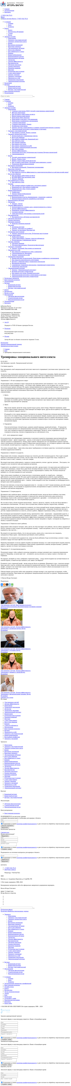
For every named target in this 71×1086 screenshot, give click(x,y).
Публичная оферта (6, 909)
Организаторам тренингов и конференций (17, 983)
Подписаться (5, 859)
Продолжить (4, 827)
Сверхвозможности (18, 154)
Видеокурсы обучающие (16, 31)
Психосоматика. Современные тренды (24, 240)
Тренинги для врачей (14, 76)
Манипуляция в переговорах (21, 116)
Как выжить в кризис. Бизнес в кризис (24, 132)
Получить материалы (7, 825)
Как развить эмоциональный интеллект (24, 147)
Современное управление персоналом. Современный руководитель (33, 265)
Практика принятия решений (21, 223)
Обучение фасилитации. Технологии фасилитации (28, 245)
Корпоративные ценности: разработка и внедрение (28, 198)
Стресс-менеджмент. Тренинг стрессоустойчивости (28, 238)
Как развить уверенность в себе (22, 146)
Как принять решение (19, 142)
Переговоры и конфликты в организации (25, 121)
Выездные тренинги (14, 46)
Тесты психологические (12, 992)
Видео (10, 35)
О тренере (7, 22)
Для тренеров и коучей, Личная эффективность (16, 627)
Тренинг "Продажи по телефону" (22, 228)
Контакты (7, 12)
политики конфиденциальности (27, 824)
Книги (6, 28)
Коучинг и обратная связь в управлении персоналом (28, 261)
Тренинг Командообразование (21, 194)
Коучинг (7, 84)
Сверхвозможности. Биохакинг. (22, 253)
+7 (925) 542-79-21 (6, 15)
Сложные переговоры (19, 122)
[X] (7, 584)
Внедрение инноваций (15, 45)
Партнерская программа (12, 1000)
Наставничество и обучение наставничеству (26, 217)
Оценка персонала (14, 66)
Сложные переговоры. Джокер (21, 124)
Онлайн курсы (9, 987)
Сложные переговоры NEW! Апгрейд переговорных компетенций (33, 111)
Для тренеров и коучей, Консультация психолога (16, 605)
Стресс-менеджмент (14, 73)
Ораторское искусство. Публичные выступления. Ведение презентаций (34, 152)
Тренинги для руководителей (17, 40)
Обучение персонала (14, 65)
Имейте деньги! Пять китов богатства (24, 160)
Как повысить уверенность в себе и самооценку (27, 251)
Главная (6, 9)
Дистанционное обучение (16, 48)
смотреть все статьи (7, 697)
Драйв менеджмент (18, 237)
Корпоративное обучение (16, 58)
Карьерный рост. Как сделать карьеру (24, 189)
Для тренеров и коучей (11, 702)
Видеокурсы (8, 291)
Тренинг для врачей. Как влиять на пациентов (26, 248)
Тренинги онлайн (10, 36)
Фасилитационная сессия (16, 299)
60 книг (6, 336)
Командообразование (15, 55)
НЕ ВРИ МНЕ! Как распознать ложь (23, 177)
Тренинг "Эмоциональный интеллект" (24, 270)
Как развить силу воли (19, 144)
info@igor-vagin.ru (10, 869)
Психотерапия (8, 93)
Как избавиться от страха (16, 51)
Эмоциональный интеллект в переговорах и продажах (29, 129)
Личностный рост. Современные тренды (25, 136)
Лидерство (11, 60)
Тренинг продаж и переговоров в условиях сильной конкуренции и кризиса (36, 127)
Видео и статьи (9, 293)
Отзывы (10, 23)
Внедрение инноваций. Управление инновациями (28, 167)
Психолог (7, 328)
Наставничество (13, 63)
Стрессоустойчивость (11, 725)
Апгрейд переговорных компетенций (24, 157)
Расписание (8, 83)
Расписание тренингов (11, 278)
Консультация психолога (12, 91)
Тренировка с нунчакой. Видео (10, 650)
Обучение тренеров (18, 243)
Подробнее (4, 608)
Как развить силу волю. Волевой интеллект (25, 273)
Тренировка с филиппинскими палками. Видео (16, 694)
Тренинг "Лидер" (17, 203)
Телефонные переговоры (20, 126)
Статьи (10, 33)
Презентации (8, 714)
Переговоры (12, 38)
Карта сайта (8, 1003)
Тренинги (7, 914)
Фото (9, 25)
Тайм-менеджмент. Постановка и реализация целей (28, 213)
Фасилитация (8, 294)
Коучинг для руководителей (17, 89)
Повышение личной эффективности (23, 210)
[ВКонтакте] (2, 584)
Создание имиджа (17, 212)
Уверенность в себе (14, 78)
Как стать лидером (18, 149)
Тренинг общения (17, 179)
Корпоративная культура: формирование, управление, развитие (32, 197)
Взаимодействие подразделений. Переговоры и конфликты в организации (35, 258)
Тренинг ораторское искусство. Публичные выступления (30, 233)
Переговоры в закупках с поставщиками (24, 119)
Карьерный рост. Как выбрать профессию (25, 187)
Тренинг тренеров (14, 74)
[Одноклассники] (4, 584)
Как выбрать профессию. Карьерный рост (25, 139)
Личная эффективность (15, 61)
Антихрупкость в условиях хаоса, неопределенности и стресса (31, 207)
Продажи (11, 70)
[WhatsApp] (12, 584)
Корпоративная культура (16, 56)
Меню (3, 17)
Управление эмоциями (11, 710)
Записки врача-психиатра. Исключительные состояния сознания (21, 606)
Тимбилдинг (16, 192)
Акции (6, 993)
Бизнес (10, 43)
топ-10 (6, 322)
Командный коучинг (14, 88)
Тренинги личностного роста (17, 41)
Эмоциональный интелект (16, 81)
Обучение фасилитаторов (16, 296)
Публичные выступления (16, 71)
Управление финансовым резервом (23, 164)
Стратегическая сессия (15, 298)
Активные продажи (18, 227)
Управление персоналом (16, 79)
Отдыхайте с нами (10, 998)
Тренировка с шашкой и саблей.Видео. (13, 672)
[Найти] (33, 96)
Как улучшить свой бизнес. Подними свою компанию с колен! (31, 162)
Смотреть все (5, 832)
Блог (5, 351)
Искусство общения (14, 50)
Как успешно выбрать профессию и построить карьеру (29, 185)
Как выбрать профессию (12, 737)
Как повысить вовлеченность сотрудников (25, 260)
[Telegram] (10, 584)
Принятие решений (14, 68)
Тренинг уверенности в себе (21, 255)
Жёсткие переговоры (18, 112)
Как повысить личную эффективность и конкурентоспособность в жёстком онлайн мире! (40, 172)
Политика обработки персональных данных (15, 911)
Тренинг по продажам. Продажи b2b (23, 230)
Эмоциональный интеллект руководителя (25, 276)
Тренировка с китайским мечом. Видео (13, 628)
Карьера (10, 53)
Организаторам (9, 10)
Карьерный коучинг (14, 86)
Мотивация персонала (19, 263)
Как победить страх (18, 141)
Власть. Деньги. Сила (19, 159)
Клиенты (11, 26)
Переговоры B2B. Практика (21, 117)
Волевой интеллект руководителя (22, 271)
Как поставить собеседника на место (23, 114)
